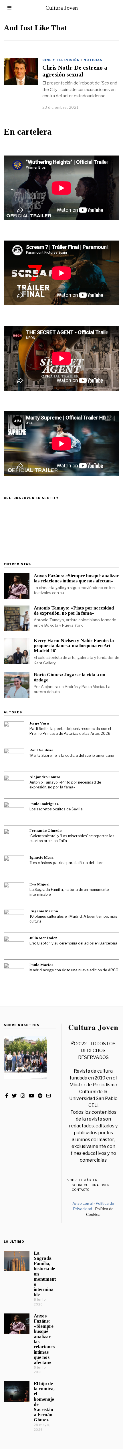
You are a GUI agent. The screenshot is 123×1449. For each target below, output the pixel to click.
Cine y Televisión (61, 60)
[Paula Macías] (14, 973)
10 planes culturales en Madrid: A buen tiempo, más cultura (73, 918)
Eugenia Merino (43, 911)
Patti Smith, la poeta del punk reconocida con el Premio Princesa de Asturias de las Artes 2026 (70, 731)
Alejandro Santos (44, 777)
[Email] (48, 1095)
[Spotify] (40, 1095)
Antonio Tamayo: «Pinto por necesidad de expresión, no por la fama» (74, 610)
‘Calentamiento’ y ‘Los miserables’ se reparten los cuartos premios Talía (71, 838)
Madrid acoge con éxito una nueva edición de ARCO (73, 970)
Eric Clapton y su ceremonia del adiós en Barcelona (73, 943)
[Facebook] (7, 1095)
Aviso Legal (82, 1203)
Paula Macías (41, 964)
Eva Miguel (39, 884)
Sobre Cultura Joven (91, 1185)
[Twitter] (14, 1095)
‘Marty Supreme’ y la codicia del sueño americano (71, 755)
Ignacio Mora (41, 857)
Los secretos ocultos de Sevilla (56, 809)
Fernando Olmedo (45, 830)
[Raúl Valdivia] (14, 758)
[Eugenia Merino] (14, 919)
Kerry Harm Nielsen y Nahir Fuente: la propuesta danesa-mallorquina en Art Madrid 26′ (74, 645)
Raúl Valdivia (41, 750)
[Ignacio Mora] (14, 865)
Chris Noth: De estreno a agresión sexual (74, 71)
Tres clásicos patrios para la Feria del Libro (66, 863)
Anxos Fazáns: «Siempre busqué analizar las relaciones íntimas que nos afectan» (76, 578)
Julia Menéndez (43, 938)
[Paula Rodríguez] (14, 812)
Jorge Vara (39, 723)
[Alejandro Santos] (14, 785)
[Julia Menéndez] (14, 946)
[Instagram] (22, 1095)
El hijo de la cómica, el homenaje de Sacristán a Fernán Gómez (44, 1401)
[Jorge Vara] (14, 731)
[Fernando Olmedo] (14, 839)
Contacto (81, 1190)
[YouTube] (31, 1095)
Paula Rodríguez (44, 804)
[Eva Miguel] (14, 892)
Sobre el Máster (82, 1180)
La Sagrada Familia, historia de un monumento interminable (69, 892)
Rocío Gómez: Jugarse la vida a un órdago (69, 677)
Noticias (93, 60)
